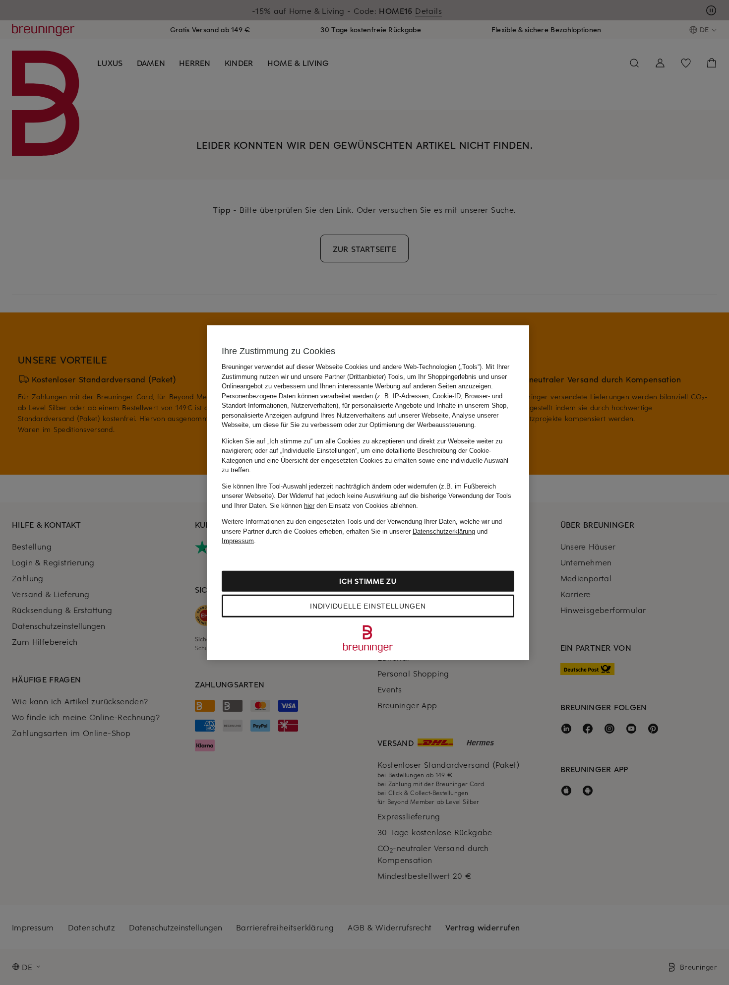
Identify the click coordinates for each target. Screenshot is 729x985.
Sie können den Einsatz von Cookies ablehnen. (344, 505)
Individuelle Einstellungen (367, 606)
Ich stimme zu (367, 580)
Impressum (238, 541)
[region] (368, 492)
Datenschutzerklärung (444, 531)
